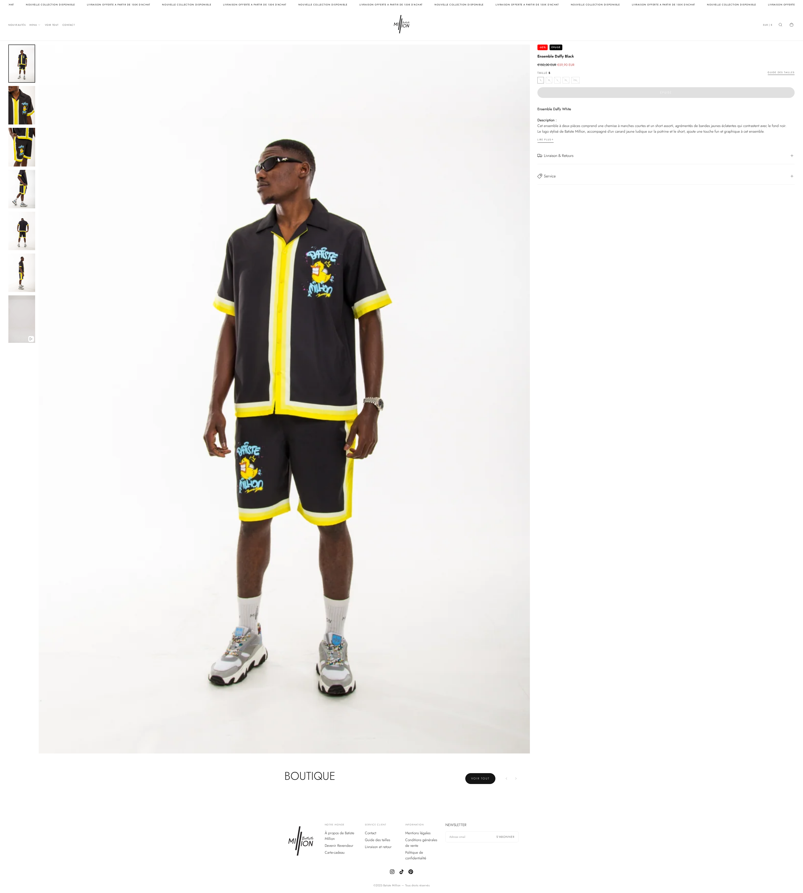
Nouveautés (17, 25)
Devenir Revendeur (339, 845)
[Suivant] (516, 779)
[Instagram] (392, 872)
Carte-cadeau (335, 852)
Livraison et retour (378, 846)
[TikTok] (401, 872)
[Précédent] (506, 779)
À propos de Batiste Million (339, 835)
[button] (768, 25)
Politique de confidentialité (415, 855)
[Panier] (792, 25)
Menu (33, 25)
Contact (69, 25)
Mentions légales (418, 832)
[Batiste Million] (301, 842)
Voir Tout (52, 25)
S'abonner (505, 837)
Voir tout (480, 778)
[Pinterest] (411, 872)
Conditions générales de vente (421, 842)
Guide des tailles (781, 72)
